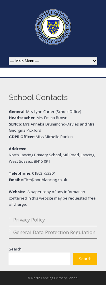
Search (15, 249)
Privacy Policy (29, 219)
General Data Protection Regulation (54, 232)
